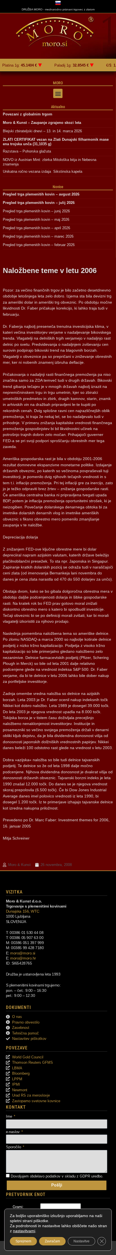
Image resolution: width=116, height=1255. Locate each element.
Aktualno (58, 106)
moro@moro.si (22, 953)
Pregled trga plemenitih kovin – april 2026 (36, 228)
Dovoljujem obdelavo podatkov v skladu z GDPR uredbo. (57, 1176)
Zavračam (52, 1241)
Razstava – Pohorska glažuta (27, 151)
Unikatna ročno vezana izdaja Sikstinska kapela (42, 171)
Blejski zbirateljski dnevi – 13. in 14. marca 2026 (42, 131)
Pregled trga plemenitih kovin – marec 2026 (38, 236)
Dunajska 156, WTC (22, 911)
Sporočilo (14, 1147)
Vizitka (14, 892)
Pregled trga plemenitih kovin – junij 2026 (36, 211)
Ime (9, 1116)
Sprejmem (23, 1241)
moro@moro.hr (23, 958)
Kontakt (16, 1107)
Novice (58, 187)
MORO (58, 83)
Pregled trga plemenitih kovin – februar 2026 (39, 245)
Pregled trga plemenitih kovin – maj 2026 (36, 219)
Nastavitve (81, 1241)
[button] (58, 93)
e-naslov (13, 1132)
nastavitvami (24, 1231)
